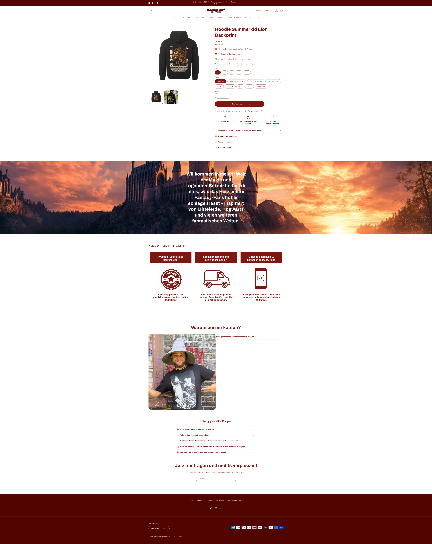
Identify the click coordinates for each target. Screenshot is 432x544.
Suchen (192, 500)
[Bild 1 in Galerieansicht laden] (156, 97)
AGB (228, 500)
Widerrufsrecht (237, 500)
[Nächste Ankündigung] (242, 3)
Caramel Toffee (256, 81)
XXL (247, 72)
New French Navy (237, 81)
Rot (240, 86)
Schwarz (220, 81)
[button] (150, 10)
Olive (219, 86)
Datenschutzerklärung (215, 500)
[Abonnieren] (233, 478)
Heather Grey (273, 81)
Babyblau (261, 86)
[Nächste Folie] (220, 236)
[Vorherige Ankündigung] (189, 3)
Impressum (201, 500)
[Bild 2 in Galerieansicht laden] (171, 97)
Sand (249, 86)
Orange (230, 86)
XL (239, 72)
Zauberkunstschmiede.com (162, 536)
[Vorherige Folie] (211, 236)
